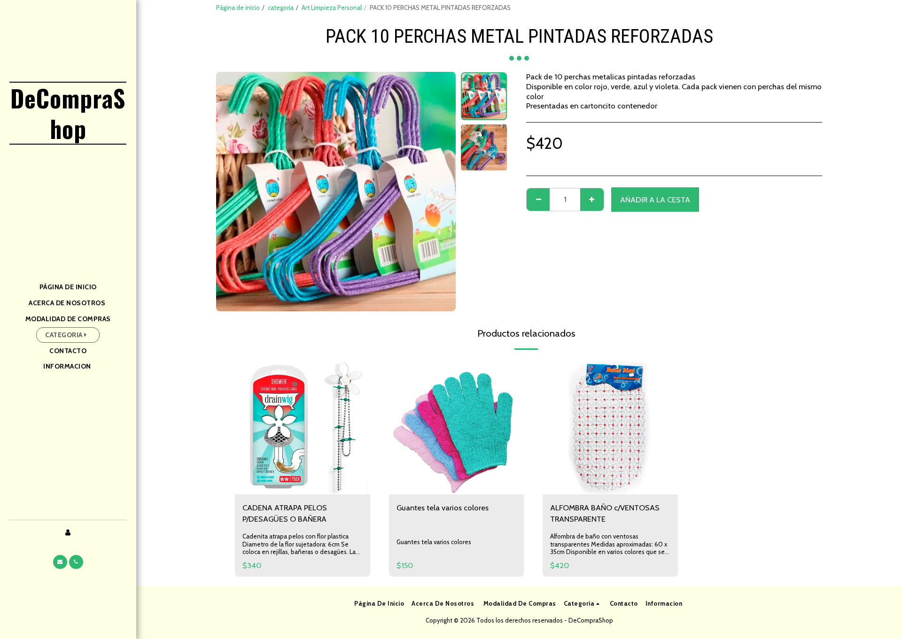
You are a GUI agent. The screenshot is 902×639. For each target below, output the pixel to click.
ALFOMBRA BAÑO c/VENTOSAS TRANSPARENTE (605, 513)
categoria (281, 7)
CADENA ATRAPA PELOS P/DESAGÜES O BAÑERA (284, 513)
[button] (60, 562)
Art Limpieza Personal (332, 7)
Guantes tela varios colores (443, 507)
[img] (302, 426)
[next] (440, 191)
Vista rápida (302, 465)
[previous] (231, 191)
